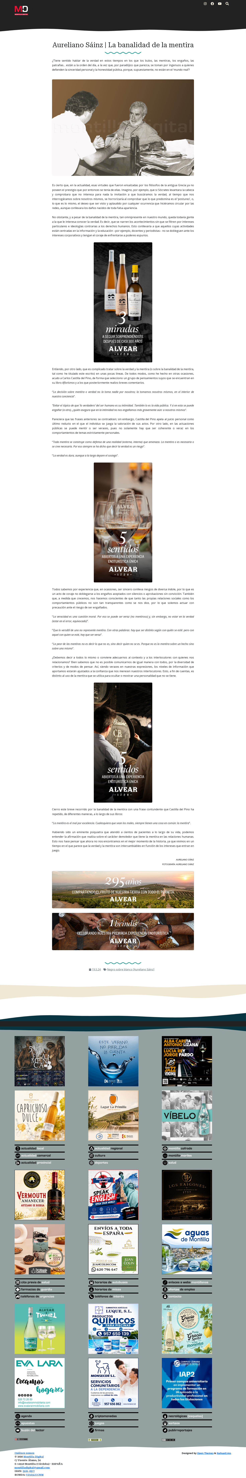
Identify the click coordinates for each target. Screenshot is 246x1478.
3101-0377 (29, 1471)
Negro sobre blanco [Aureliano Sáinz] (130, 969)
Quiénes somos (24, 1453)
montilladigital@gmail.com (32, 1467)
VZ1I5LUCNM (35, 1474)
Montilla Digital (33, 1456)
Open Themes (205, 1453)
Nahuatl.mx (224, 1453)
